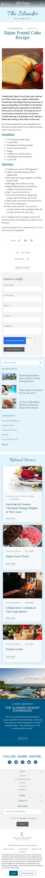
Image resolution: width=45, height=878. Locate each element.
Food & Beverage (14, 28)
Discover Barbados (10, 421)
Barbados (22, 790)
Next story (20, 259)
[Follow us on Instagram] (22, 762)
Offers (22, 783)
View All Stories (22, 267)
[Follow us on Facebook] (9, 762)
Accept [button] (13, 873)
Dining (22, 786)
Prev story (25, 253)
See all (5, 444)
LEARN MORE (22, 738)
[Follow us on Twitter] (16, 762)
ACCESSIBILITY (23, 849)
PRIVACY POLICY (9, 849)
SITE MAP (22, 852)
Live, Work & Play (10, 439)
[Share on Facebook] (19, 240)
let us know (38, 227)
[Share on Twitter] (25, 240)
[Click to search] (40, 362)
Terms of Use (23, 818)
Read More (10, 518)
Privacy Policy (32, 818)
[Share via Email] (31, 240)
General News (8, 425)
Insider (5, 435)
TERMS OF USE (36, 849)
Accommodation (22, 779)
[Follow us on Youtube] (29, 762)
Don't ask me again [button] (27, 873)
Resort (22, 776)
